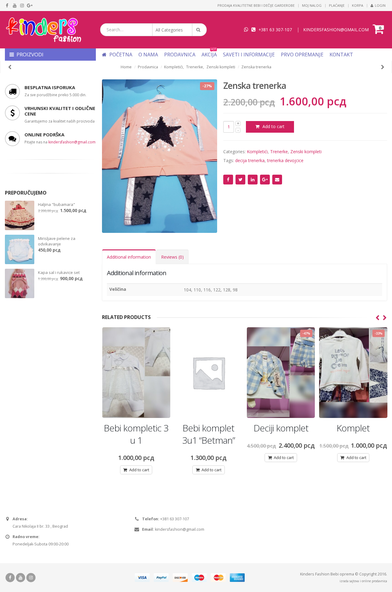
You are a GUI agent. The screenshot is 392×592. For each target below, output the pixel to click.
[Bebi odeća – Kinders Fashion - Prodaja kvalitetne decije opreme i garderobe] (43, 29)
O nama (148, 54)
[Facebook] (7, 5)
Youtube (20, 577)
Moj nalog (312, 5)
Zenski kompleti (306, 151)
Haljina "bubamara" (56, 204)
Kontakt (341, 54)
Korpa (357, 5)
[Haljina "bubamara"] (19, 215)
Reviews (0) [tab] (172, 257)
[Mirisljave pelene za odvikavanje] (19, 249)
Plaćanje (337, 5)
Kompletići (257, 151)
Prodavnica (179, 54)
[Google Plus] (30, 5)
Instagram (31, 577)
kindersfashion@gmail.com (72, 142)
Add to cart (273, 126)
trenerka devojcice (285, 160)
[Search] (199, 30)
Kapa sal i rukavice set (59, 272)
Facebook (228, 179)
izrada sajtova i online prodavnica (363, 581)
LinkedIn (253, 179)
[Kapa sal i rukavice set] (19, 283)
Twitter (240, 179)
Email (277, 179)
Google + (265, 179)
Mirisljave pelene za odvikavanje (56, 241)
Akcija (209, 54)
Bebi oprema (342, 574)
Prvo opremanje (302, 54)
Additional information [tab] (129, 257)
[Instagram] (22, 5)
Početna (120, 54)
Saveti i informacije (249, 54)
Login (380, 5)
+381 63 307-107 (275, 29)
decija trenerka (250, 160)
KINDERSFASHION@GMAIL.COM (336, 29)
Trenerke (279, 151)
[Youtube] (15, 5)
